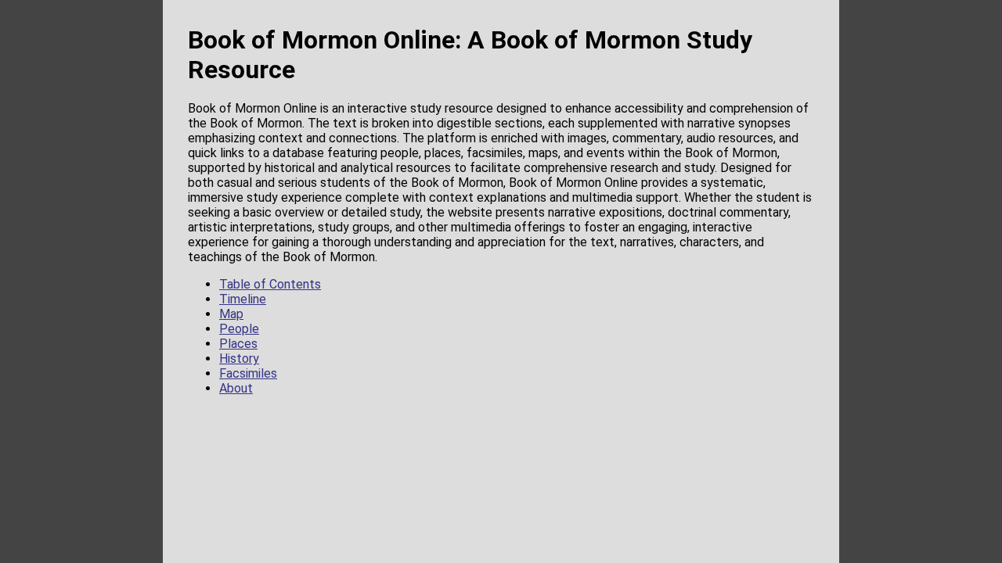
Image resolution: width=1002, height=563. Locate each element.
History (239, 358)
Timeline (242, 299)
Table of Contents (270, 284)
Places (238, 343)
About (236, 388)
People (239, 328)
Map (231, 314)
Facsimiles (248, 373)
